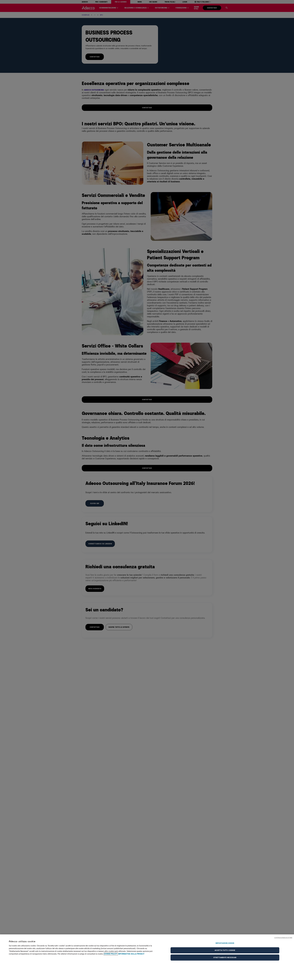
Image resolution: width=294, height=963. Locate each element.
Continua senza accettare (283, 937)
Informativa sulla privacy (131, 954)
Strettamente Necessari (224, 957)
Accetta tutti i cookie (225, 950)
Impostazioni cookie (225, 943)
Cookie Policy (111, 954)
